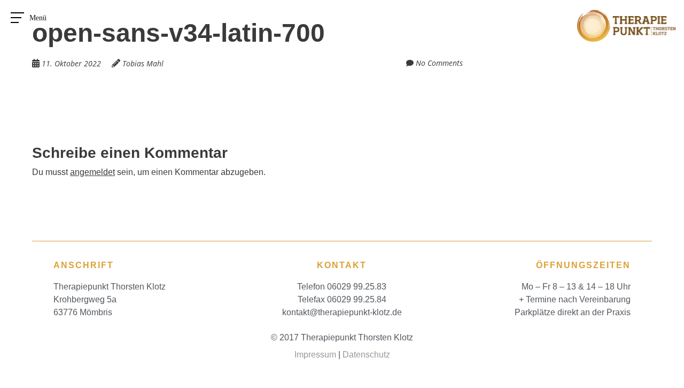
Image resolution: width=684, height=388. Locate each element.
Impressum (315, 354)
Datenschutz (366, 354)
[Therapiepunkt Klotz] (627, 15)
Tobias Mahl (143, 63)
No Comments (439, 63)
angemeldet (92, 172)
